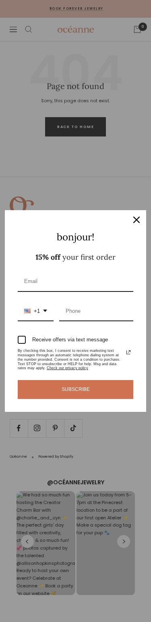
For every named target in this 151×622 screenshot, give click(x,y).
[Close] (136, 219)
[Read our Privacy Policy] (128, 352)
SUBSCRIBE (76, 389)
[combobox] (36, 312)
